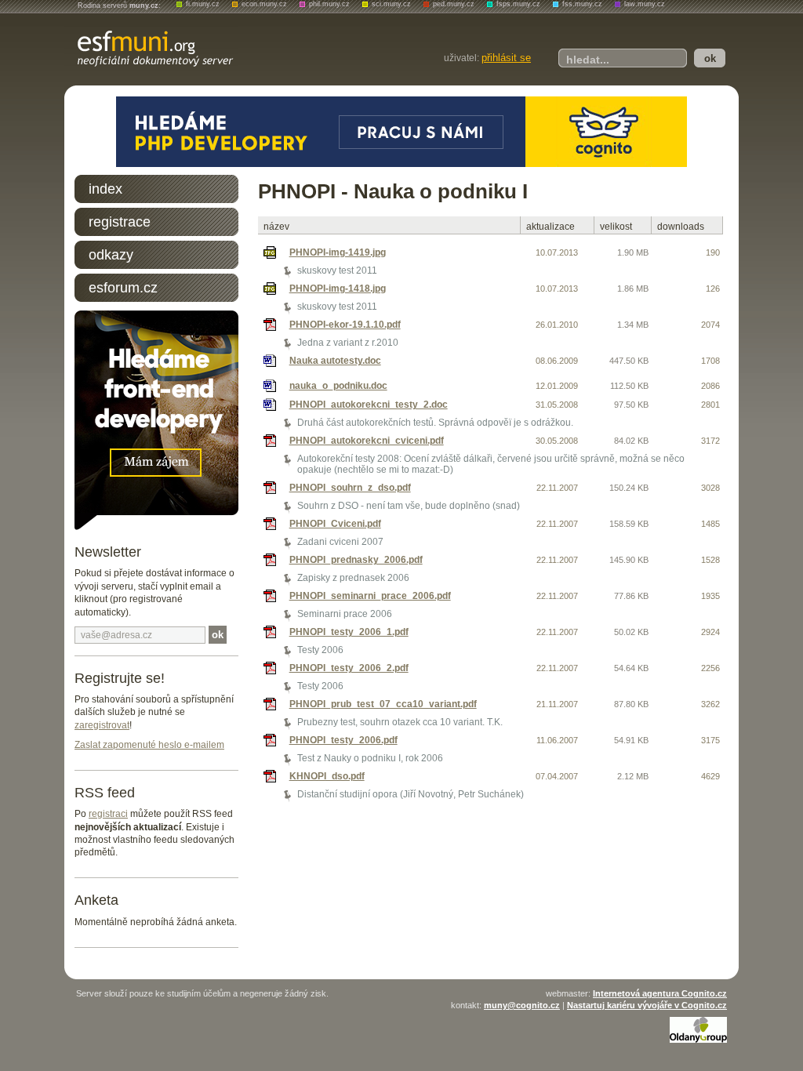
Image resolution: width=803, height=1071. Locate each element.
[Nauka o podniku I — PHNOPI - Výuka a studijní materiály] (151, 47)
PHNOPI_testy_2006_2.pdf (349, 668)
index (105, 189)
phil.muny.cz (329, 4)
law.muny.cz (644, 4)
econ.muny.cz (264, 4)
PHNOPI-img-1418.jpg (337, 288)
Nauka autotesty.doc (335, 360)
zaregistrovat (101, 725)
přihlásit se (506, 58)
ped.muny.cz (453, 4)
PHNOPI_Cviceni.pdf (335, 523)
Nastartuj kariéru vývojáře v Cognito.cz (647, 1005)
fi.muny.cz (203, 4)
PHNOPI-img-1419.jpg (337, 252)
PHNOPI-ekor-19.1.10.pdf (345, 324)
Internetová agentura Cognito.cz (660, 993)
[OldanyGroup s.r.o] (698, 1039)
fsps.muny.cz (518, 4)
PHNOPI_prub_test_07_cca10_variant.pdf (383, 704)
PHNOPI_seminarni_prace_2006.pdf (370, 595)
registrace (120, 222)
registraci (108, 813)
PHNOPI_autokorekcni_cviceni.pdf (366, 440)
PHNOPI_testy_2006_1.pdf (349, 631)
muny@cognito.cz (522, 1005)
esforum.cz (123, 288)
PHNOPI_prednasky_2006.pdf (356, 559)
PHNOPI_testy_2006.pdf (343, 740)
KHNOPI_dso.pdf (327, 776)
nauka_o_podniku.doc (338, 385)
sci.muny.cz (391, 4)
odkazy (111, 255)
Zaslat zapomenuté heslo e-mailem (149, 744)
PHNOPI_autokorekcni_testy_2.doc (368, 404)
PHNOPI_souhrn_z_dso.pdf (350, 487)
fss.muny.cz (582, 4)
